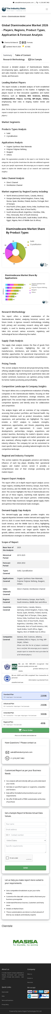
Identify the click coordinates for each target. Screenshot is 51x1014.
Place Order (27, 730)
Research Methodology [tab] (14, 59)
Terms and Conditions (7, 1000)
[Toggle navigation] (46, 9)
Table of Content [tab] (23, 55)
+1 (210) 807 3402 (44, 2)
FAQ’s (3, 996)
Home (4, 16)
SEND (25, 868)
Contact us (30, 978)
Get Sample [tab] (36, 59)
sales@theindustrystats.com (24, 2)
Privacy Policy (5, 1004)
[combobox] (7, 835)
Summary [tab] (7, 55)
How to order (5, 992)
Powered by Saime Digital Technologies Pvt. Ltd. (25, 1011)
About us (29, 974)
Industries (30, 982)
